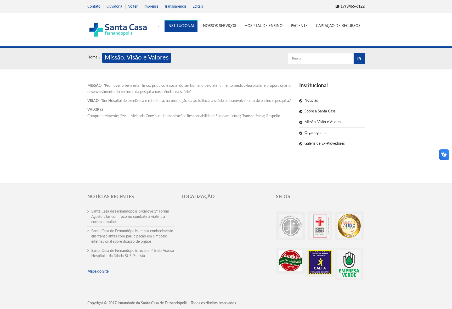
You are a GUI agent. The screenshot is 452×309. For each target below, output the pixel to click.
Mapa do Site (98, 271)
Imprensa (151, 6)
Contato (93, 6)
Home (92, 57)
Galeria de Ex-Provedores (324, 143)
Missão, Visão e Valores (322, 122)
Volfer (133, 6)
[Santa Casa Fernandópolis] (117, 30)
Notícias (311, 100)
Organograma (315, 133)
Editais (198, 6)
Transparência (176, 6)
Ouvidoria (114, 6)
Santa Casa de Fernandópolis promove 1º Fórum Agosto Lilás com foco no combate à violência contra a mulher (130, 217)
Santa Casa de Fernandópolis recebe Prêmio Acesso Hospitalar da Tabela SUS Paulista (132, 253)
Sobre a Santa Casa (320, 111)
